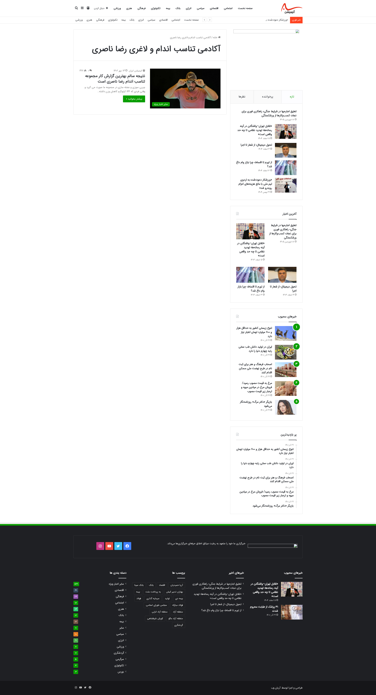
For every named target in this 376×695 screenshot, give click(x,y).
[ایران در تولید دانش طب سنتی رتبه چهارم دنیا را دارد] (285, 352)
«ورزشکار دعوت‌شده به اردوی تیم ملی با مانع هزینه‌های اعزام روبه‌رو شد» (250, 20)
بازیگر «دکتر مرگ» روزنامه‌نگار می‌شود (256, 404)
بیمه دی (179, 598)
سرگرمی (120, 659)
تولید (167, 598)
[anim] (292, 8)
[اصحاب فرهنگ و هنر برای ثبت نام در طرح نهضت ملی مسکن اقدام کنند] (285, 369)
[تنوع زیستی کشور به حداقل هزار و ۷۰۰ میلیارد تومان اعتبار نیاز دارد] (285, 333)
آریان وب (275, 688)
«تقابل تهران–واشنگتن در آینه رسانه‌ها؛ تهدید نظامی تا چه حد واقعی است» (254, 130)
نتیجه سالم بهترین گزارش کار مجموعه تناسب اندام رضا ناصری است (115, 78)
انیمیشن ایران (135, 71)
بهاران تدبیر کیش (174, 592)
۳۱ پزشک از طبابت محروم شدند (264, 609)
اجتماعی (228, 8)
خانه (215, 37)
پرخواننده (267, 96)
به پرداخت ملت (153, 592)
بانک (178, 8)
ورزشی (117, 8)
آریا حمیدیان (177, 585)
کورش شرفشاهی (155, 618)
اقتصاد (162, 585)
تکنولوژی (155, 8)
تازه (292, 96)
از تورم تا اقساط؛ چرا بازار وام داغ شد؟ (254, 164)
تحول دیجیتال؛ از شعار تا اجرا (256, 145)
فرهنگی (141, 8)
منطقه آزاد (178, 612)
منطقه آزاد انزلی (159, 612)
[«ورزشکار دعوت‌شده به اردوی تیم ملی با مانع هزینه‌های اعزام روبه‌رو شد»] (285, 185)
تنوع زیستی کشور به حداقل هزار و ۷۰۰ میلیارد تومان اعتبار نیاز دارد (254, 332)
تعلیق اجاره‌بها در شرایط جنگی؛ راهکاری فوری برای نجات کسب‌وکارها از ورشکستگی (269, 113)
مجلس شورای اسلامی (156, 605)
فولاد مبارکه (177, 605)
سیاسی (200, 8)
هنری (129, 8)
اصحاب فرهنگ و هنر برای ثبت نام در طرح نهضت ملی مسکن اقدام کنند (255, 368)
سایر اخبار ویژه (116, 584)
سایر (121, 628)
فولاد (138, 598)
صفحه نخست (245, 8)
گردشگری (178, 625)
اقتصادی (214, 8)
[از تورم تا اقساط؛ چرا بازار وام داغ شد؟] (285, 167)
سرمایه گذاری (152, 598)
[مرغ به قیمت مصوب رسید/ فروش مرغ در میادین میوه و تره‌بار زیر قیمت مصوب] (285, 388)
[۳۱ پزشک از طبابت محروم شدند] (292, 612)
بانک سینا (139, 585)
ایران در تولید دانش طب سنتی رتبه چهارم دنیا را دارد (255, 349)
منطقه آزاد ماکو (175, 618)
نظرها (242, 96)
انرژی (188, 8)
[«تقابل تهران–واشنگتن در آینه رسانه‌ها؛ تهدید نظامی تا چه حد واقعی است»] (285, 131)
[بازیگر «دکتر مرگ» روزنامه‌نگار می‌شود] (285, 407)
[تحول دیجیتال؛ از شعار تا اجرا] (285, 150)
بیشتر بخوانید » (134, 99)
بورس (121, 672)
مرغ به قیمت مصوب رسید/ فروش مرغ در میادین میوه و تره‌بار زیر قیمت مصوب (256, 387)
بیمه (168, 8)
